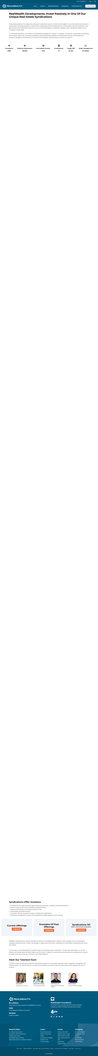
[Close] (96, 1)
